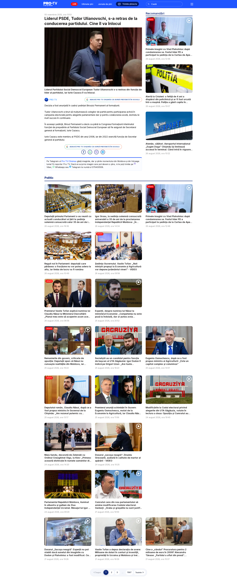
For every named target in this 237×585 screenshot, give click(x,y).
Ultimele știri (87, 4)
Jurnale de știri (105, 4)
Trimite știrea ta (129, 4)
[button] (83, 152)
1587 (129, 572)
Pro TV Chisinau (69, 161)
